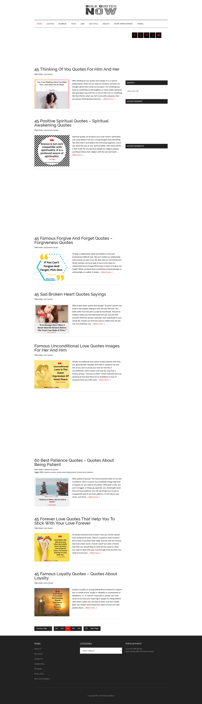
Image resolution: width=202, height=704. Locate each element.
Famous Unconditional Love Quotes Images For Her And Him (77, 347)
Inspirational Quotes (51, 130)
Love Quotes (48, 74)
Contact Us (38, 659)
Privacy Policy (39, 674)
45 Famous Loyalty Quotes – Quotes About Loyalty (75, 575)
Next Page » (94, 629)
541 (56, 628)
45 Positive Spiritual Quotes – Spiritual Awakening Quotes (71, 122)
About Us (37, 649)
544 (73, 628)
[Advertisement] (78, 49)
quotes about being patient (66, 472)
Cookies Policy (39, 664)
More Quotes (48, 583)
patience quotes (50, 472)
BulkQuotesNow (108, 696)
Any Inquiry (38, 654)
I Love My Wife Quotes (134, 649)
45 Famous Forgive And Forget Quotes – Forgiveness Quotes (73, 240)
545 (79, 628)
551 (86, 628)
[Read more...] (109, 99)
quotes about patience (85, 472)
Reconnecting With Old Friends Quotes (140, 651)
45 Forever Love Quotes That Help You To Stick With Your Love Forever (74, 520)
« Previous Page (41, 629)
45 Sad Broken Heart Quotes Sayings (70, 294)
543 (68, 628)
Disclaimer (38, 669)
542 (62, 628)
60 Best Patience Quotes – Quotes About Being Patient (74, 462)
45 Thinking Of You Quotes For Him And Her (77, 69)
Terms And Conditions (42, 679)
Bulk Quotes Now (101, 10)
